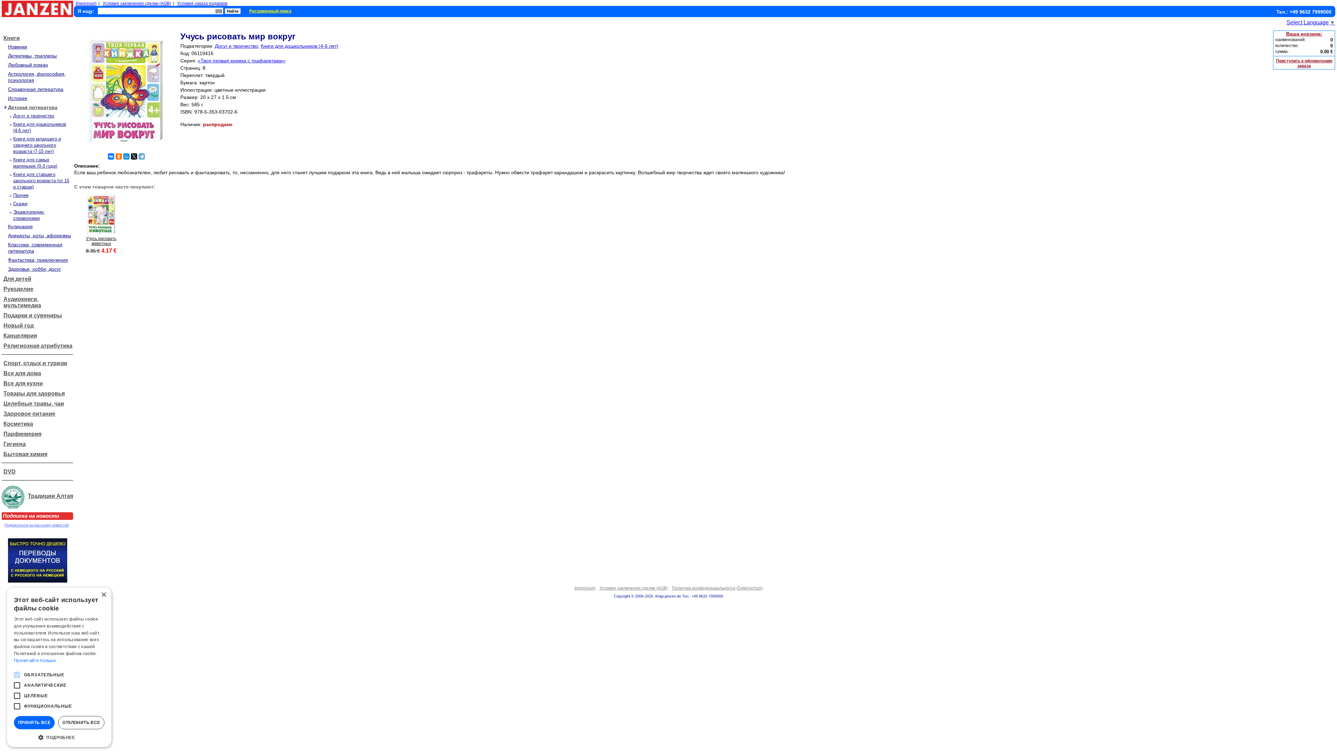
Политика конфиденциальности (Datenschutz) (717, 588)
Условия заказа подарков (202, 3)
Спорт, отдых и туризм (35, 363)
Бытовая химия (25, 454)
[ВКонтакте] (111, 156)
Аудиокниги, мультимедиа (22, 302)
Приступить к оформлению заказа (1304, 63)
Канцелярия (20, 336)
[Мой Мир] (126, 156)
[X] (134, 156)
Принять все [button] (34, 722)
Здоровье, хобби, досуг (34, 269)
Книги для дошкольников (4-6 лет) (299, 46)
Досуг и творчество (33, 115)
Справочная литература (35, 89)
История (17, 98)
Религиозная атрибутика (37, 346)
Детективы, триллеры (32, 56)
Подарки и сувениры (32, 315)
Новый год (18, 326)
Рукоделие (18, 289)
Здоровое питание (29, 414)
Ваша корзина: (1304, 34)
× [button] (103, 595)
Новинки (17, 46)
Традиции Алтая (50, 496)
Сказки (20, 203)
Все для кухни (23, 383)
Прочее (21, 195)
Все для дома (22, 373)
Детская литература (32, 107)
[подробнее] (101, 233)
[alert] (59, 667)
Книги (11, 38)
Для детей (17, 279)
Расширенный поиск (270, 11)
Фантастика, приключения (38, 260)
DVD (9, 472)
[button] (59, 737)
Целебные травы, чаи (33, 404)
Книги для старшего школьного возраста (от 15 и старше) (41, 181)
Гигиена (14, 444)
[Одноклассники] (119, 156)
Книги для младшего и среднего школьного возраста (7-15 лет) (37, 145)
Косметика (18, 424)
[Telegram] (142, 156)
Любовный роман (28, 65)
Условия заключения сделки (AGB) (137, 3)
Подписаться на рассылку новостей (37, 525)
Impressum (86, 3)
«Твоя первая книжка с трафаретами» (242, 60)
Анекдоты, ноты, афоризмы (39, 235)
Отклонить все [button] (81, 722)
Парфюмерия (22, 434)
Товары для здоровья (34, 394)
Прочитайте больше (35, 660)
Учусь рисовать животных (101, 241)
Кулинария (20, 226)
